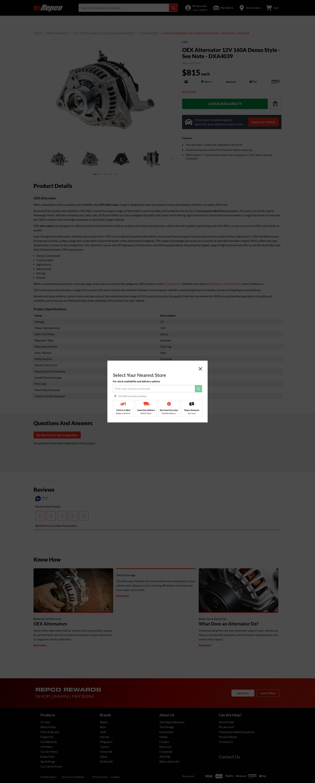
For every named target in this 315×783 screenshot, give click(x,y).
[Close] (200, 369)
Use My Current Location (132, 396)
